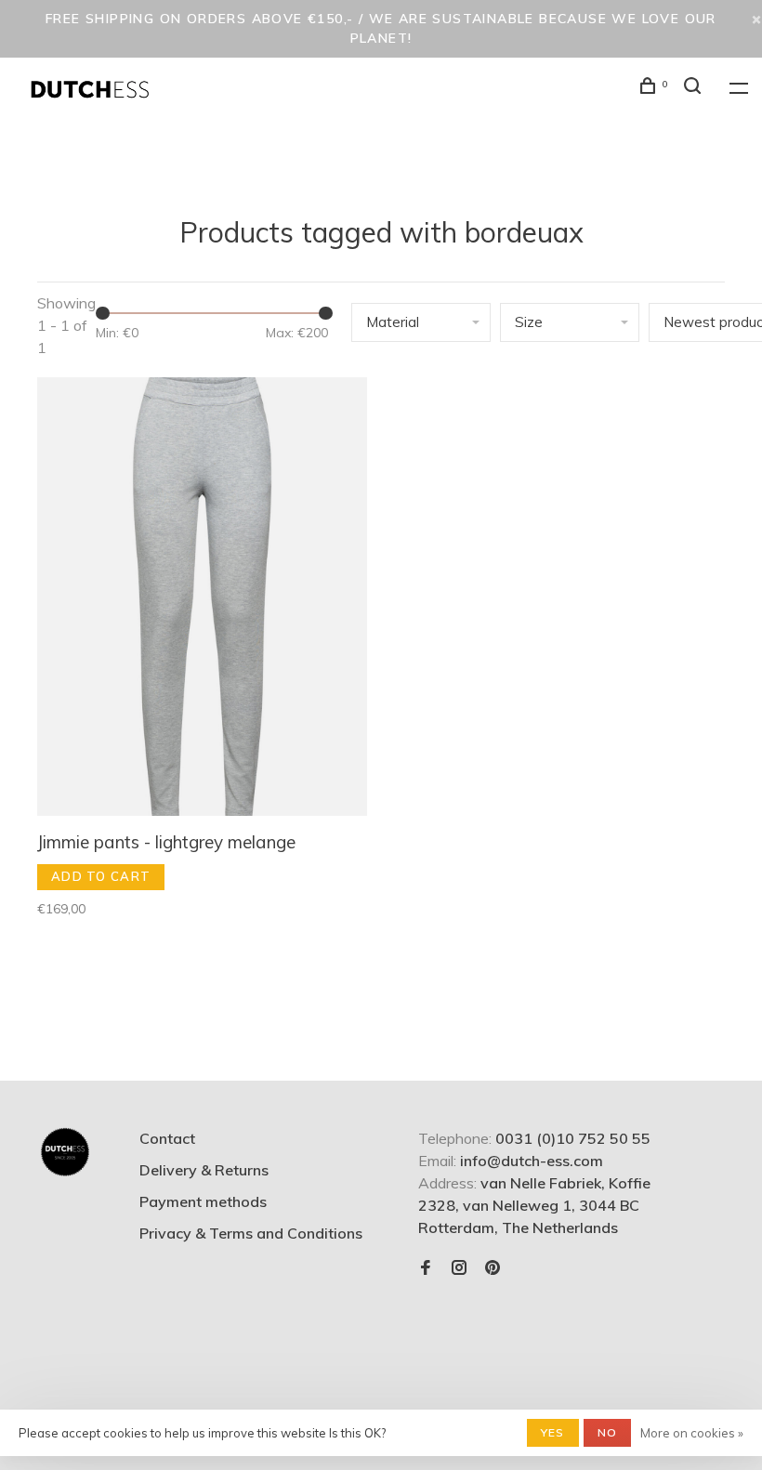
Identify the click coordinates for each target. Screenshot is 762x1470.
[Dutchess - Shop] (65, 1152)
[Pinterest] (492, 1268)
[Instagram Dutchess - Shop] (459, 1268)
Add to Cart (101, 876)
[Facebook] (425, 1268)
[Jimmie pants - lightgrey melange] (202, 599)
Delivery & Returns (204, 1170)
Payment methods (203, 1201)
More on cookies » (691, 1432)
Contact (167, 1138)
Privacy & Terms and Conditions (250, 1233)
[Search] (695, 88)
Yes (553, 1432)
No (607, 1432)
